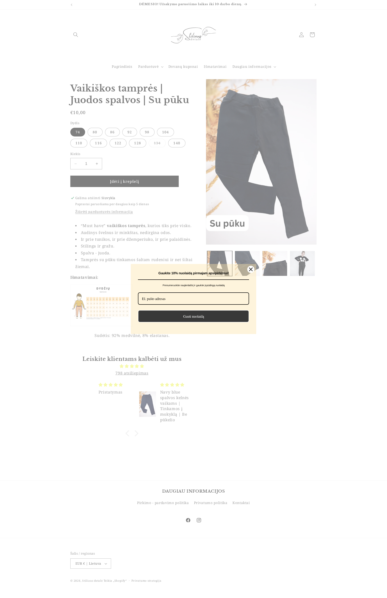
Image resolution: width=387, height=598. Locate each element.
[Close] (250, 269)
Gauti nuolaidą (193, 316)
